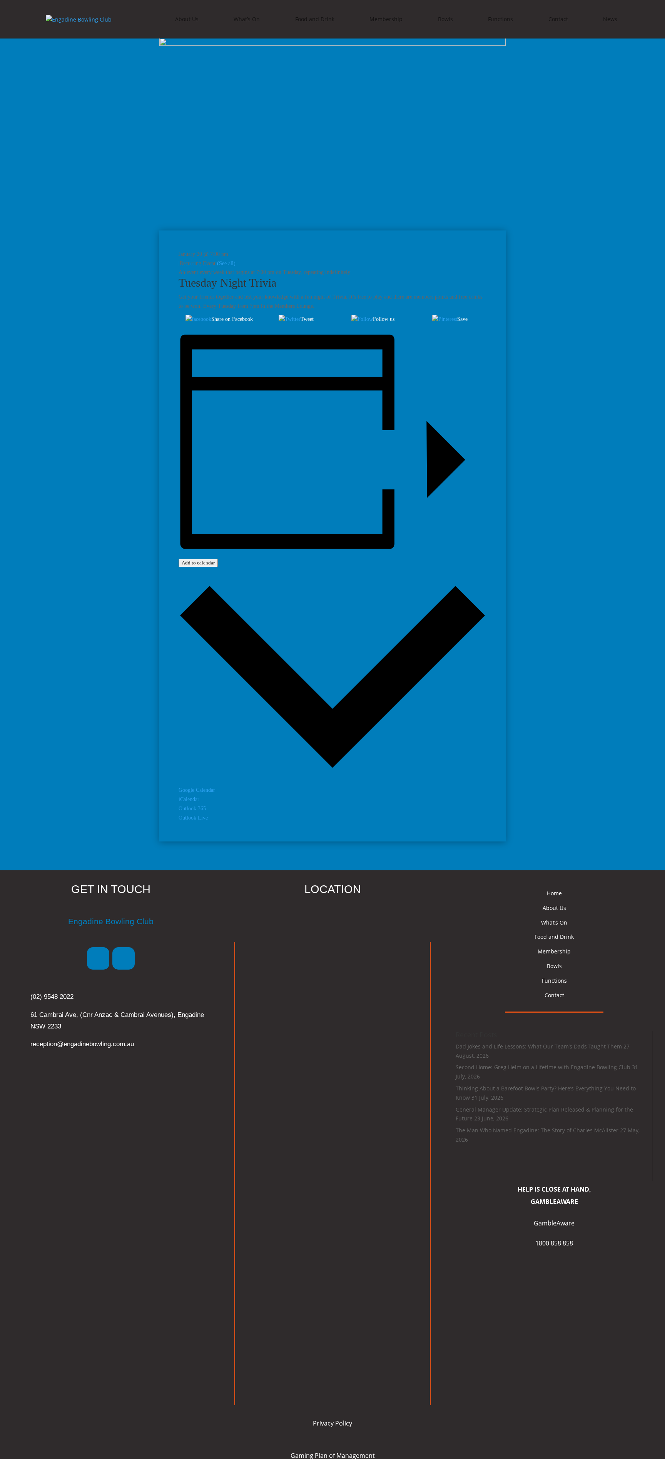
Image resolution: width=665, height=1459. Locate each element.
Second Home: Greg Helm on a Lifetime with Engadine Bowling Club (543, 1067)
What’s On (247, 19)
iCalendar (189, 799)
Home (554, 893)
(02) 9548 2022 (52, 996)
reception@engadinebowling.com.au (82, 1044)
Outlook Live (193, 818)
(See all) (226, 263)
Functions (500, 19)
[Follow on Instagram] (123, 958)
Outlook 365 (192, 808)
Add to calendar (198, 563)
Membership (386, 19)
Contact (558, 19)
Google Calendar (197, 790)
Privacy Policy (332, 1423)
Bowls (445, 19)
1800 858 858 (554, 1243)
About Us (187, 19)
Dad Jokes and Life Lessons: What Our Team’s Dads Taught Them (539, 1046)
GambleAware (554, 1223)
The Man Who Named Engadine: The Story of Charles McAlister (537, 1130)
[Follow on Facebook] (98, 958)
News (610, 19)
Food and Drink (314, 19)
